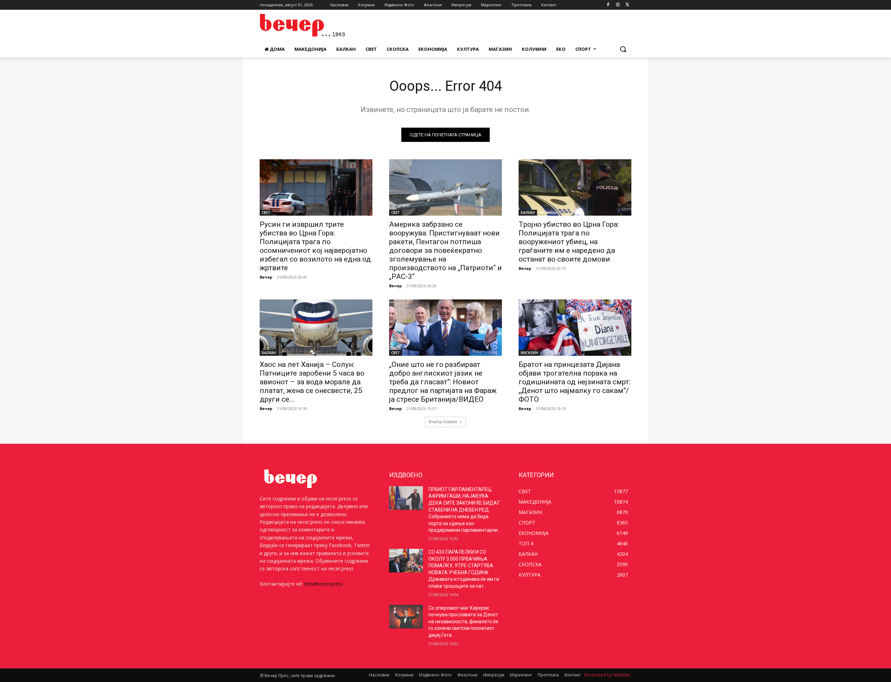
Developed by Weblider (607, 675)
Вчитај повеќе (443, 422)
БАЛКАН (528, 212)
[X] (627, 5)
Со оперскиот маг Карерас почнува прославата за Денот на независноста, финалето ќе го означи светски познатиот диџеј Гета (463, 621)
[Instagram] (618, 5)
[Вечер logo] (315, 25)
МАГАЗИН (529, 352)
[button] (623, 49)
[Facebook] (608, 5)
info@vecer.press (323, 583)
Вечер (266, 277)
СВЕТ (266, 212)
